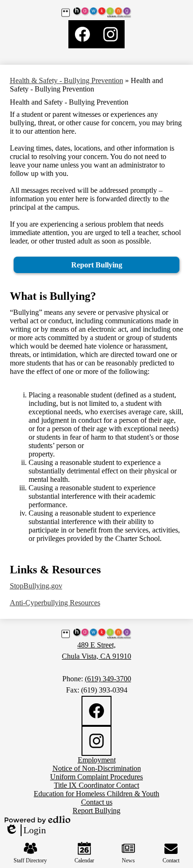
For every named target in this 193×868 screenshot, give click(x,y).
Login (25, 830)
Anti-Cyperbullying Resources (55, 603)
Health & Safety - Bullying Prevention (66, 80)
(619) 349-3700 (108, 679)
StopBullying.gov (36, 586)
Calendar (84, 860)
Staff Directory (30, 860)
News (128, 860)
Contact (171, 860)
